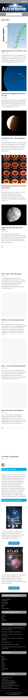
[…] (22, 62)
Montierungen (4, 602)
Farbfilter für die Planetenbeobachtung (10, 688)
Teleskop (3, 664)
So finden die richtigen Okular (8, 683)
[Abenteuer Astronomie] (14, 7)
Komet (2, 665)
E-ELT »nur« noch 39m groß (11, 274)
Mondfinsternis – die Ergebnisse (13, 138)
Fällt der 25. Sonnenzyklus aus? (12, 320)
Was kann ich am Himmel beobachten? (10, 685)
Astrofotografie (4, 603)
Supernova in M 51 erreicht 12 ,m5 (14, 51)
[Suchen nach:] (14, 14)
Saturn (2, 667)
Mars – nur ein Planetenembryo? (13, 366)
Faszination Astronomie (6, 677)
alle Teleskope (4, 600)
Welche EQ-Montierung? (6, 687)
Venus (2, 662)
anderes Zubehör (5, 608)
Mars (2, 661)
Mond (2, 656)
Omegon (3, 616)
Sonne (2, 670)
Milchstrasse (4, 659)
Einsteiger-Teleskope (6, 599)
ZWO (2, 617)
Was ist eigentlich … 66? (6, 642)
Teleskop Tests (4, 679)
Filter (2, 607)
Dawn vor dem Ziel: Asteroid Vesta (11, 228)
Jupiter (2, 657)
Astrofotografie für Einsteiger (7, 680)
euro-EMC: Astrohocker (10, 457)
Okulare (3, 605)
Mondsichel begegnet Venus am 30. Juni (13, 94)
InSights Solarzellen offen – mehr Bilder (10, 644)
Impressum (8, 692)
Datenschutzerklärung (14, 694)
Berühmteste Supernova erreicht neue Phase (13, 187)
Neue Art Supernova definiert (12, 410)
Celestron (3, 619)
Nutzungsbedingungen (17, 692)
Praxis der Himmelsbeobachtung (8, 682)
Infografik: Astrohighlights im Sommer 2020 (11, 631)
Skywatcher (4, 620)
